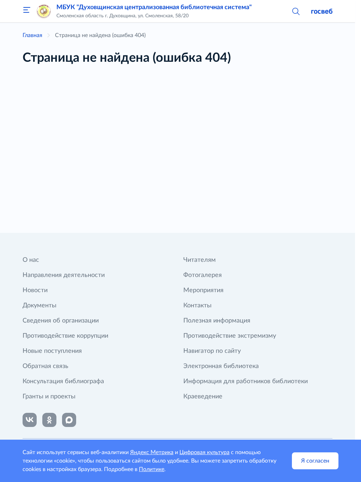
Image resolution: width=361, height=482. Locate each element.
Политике (151, 469)
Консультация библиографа (63, 381)
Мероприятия (203, 290)
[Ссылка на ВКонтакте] (30, 420)
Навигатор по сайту (212, 351)
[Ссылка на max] (69, 420)
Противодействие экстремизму (229, 336)
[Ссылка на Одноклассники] (49, 420)
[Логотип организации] (44, 11)
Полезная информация (216, 321)
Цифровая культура (204, 452)
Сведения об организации (61, 321)
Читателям (199, 260)
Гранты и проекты (49, 396)
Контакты (197, 305)
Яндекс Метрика (151, 452)
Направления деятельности (64, 275)
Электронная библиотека (221, 366)
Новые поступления (52, 351)
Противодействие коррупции (65, 336)
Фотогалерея (202, 275)
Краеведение (202, 396)
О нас (31, 260)
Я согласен (315, 461)
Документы (39, 305)
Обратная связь (45, 366)
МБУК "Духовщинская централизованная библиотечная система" (154, 7)
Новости (35, 290)
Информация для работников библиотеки (245, 381)
